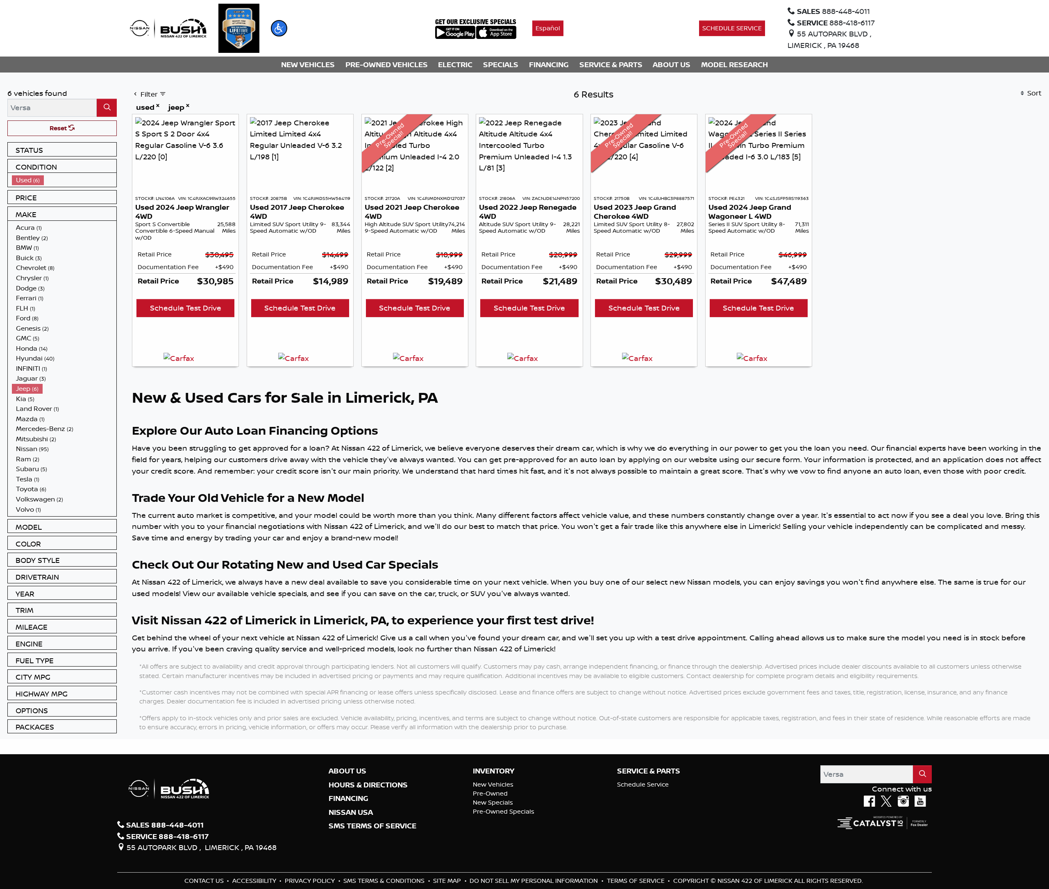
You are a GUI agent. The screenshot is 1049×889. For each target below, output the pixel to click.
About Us (347, 771)
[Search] (107, 107)
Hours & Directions (368, 785)
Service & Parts (648, 771)
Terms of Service (636, 880)
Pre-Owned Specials (503, 811)
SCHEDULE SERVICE (732, 28)
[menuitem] (64, 180)
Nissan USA (351, 812)
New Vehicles (493, 784)
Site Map (448, 880)
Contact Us (204, 880)
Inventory (493, 771)
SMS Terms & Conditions (384, 880)
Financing (348, 798)
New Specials (493, 802)
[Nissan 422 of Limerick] (168, 27)
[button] (279, 28)
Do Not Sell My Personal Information (534, 880)
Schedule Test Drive (185, 307)
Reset (59, 128)
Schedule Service (643, 784)
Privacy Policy (310, 880)
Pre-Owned (490, 793)
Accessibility (255, 880)
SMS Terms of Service (372, 826)
